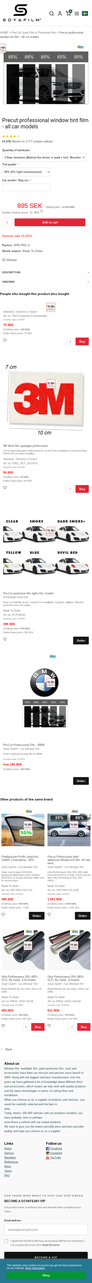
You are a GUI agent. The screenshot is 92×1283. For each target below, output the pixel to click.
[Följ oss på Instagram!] (47, 1153)
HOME (4, 32)
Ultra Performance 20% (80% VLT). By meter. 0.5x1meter (19, 978)
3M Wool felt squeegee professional (25, 445)
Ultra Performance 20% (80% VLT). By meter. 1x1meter (65, 978)
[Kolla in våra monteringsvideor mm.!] (47, 1157)
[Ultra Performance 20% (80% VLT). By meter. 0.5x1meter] (28, 945)
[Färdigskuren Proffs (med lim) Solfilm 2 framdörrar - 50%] (28, 825)
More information (35, 1268)
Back (7, 1049)
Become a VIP (46, 1257)
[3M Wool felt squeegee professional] (51, 384)
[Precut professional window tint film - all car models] (80, 47)
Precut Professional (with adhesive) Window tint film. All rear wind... (68, 860)
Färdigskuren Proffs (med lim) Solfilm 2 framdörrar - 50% (19, 858)
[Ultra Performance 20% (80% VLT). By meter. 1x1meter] (74, 945)
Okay (46, 1275)
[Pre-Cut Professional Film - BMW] (51, 683)
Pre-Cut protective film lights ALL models (28, 593)
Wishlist (11, 260)
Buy (82, 341)
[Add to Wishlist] (5, 341)
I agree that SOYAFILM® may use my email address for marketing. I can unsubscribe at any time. (47, 1242)
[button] (41, 211)
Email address (12, 1220)
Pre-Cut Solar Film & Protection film (34, 32)
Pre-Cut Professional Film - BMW (24, 745)
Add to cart (50, 222)
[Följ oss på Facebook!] (47, 1148)
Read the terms (50, 1244)
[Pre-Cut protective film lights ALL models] (51, 531)
